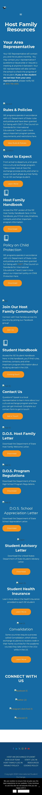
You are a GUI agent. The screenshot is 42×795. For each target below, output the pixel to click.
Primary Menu (21, 14)
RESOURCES (33, 763)
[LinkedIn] (16, 749)
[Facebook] (13, 749)
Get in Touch (12, 416)
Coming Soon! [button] (13, 374)
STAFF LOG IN (31, 760)
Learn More (13, 184)
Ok (15, 791)
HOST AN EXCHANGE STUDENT (21, 757)
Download (12, 229)
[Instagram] (22, 749)
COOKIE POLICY (31, 766)
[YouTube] (29, 749)
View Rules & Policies (17, 143)
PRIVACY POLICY (11, 766)
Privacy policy (23, 791)
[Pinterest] (25, 749)
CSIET (20, 264)
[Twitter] (19, 749)
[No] (39, 786)
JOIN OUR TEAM (12, 760)
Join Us (10, 330)
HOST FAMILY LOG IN (13, 763)
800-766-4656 (12, 84)
